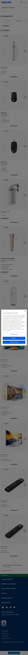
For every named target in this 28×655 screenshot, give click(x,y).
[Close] (25, 311)
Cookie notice (8, 330)
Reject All (14, 338)
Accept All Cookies (14, 342)
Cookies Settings (14, 334)
